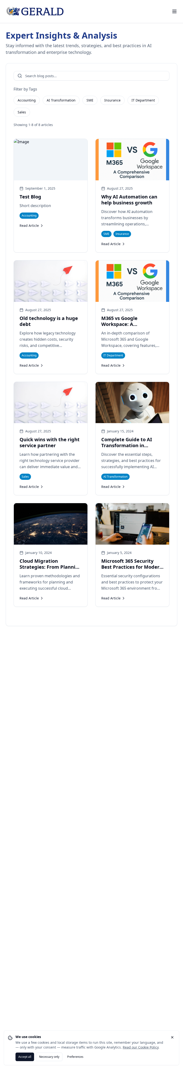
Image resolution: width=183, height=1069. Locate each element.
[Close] (172, 1037)
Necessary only (49, 1057)
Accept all (24, 1057)
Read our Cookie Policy (140, 1047)
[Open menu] (174, 11)
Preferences (75, 1057)
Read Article (29, 225)
